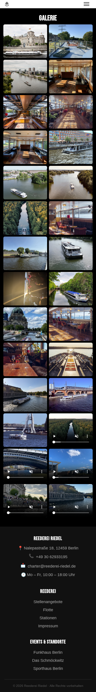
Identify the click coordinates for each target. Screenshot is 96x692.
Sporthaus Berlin (48, 668)
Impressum (48, 626)
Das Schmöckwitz (48, 660)
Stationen (48, 618)
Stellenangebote (48, 602)
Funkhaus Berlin (48, 652)
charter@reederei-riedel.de (52, 566)
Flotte (48, 610)
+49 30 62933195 (51, 557)
